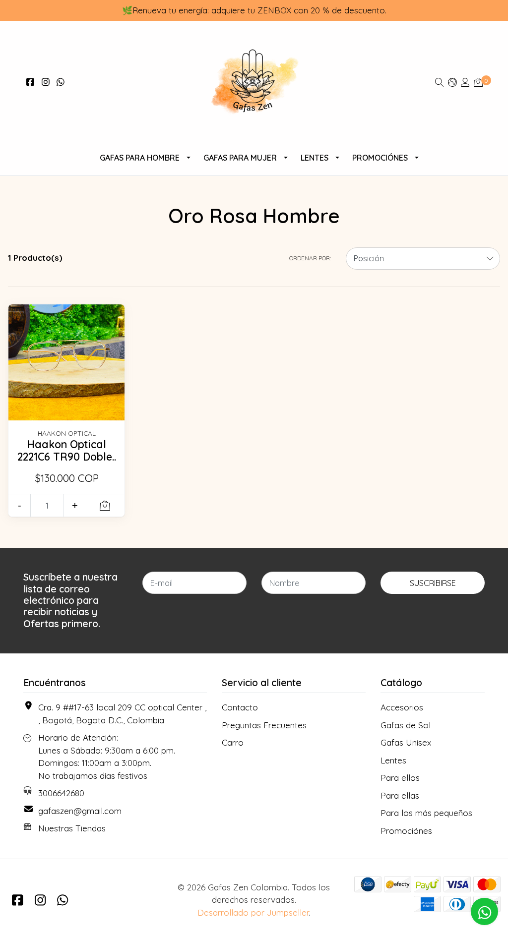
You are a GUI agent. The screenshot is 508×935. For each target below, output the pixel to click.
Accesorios (402, 707)
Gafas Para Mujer (240, 158)
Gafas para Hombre (140, 158)
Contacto (240, 707)
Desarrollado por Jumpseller (253, 912)
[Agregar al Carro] (105, 505)
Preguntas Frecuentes (264, 725)
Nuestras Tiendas (72, 828)
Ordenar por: (310, 258)
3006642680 (61, 793)
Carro (233, 742)
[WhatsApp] (60, 82)
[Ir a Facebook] (30, 82)
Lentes (314, 158)
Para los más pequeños (426, 813)
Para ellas (400, 795)
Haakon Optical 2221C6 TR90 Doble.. (66, 451)
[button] (452, 82)
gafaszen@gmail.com (80, 811)
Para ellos (400, 777)
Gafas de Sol (406, 725)
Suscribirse (433, 583)
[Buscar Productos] (439, 82)
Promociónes (380, 158)
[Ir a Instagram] (46, 82)
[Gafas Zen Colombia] (254, 82)
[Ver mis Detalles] (465, 82)
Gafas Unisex (406, 742)
